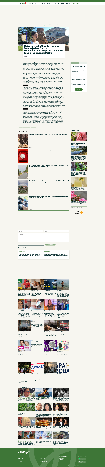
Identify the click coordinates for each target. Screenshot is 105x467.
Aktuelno (43, 3)
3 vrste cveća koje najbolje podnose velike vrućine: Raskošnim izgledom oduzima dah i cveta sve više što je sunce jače (78, 174)
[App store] (82, 462)
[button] (23, 59)
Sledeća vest (47, 251)
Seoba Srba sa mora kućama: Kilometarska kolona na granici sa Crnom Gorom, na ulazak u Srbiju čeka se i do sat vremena (49, 166)
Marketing (61, 458)
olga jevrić (33, 127)
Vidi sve (78, 89)
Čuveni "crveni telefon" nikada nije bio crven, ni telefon (42, 150)
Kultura (54, 3)
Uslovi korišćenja (63, 456)
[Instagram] (86, 452)
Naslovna (30, 3)
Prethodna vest (22, 251)
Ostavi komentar (50, 244)
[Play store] (82, 459)
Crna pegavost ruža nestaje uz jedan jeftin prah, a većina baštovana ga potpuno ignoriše (78, 143)
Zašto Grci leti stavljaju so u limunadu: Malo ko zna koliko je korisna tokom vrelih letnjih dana (78, 188)
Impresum (61, 459)
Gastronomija (60, 3)
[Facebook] (81, 452)
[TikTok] (84, 452)
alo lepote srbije (26, 127)
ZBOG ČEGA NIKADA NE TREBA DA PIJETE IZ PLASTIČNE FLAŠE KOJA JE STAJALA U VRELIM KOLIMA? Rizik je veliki (49, 197)
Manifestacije (76, 3)
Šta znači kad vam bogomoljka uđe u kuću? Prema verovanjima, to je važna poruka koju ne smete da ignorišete (79, 202)
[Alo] (19, 0)
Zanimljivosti (68, 3)
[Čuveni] (23, 156)
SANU (20, 127)
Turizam (48, 3)
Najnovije (37, 3)
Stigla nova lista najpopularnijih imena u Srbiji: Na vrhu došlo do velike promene (48, 134)
